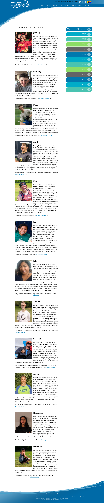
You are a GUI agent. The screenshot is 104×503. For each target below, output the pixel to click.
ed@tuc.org (36, 295)
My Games (75, 2)
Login (55, 2)
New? (48, 5)
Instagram (85, 2)
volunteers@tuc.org (40, 65)
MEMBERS (55, 5)
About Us (86, 5)
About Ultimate (76, 5)
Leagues (68, 2)
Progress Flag (89, 2)
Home (42, 5)
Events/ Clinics (65, 5)
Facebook (83, 2)
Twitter (80, 2)
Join (59, 2)
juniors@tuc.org (19, 406)
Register (63, 2)
